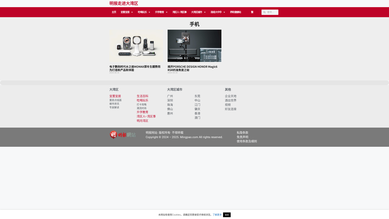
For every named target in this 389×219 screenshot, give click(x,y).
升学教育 (159, 12)
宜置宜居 (125, 12)
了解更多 (217, 214)
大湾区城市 (196, 12)
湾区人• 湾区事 (179, 12)
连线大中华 (216, 12)
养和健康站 (235, 12)
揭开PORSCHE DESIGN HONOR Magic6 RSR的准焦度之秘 (192, 68)
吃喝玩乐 (142, 12)
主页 (114, 12)
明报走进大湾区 (123, 3)
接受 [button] (227, 215)
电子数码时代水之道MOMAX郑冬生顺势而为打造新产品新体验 (134, 68)
